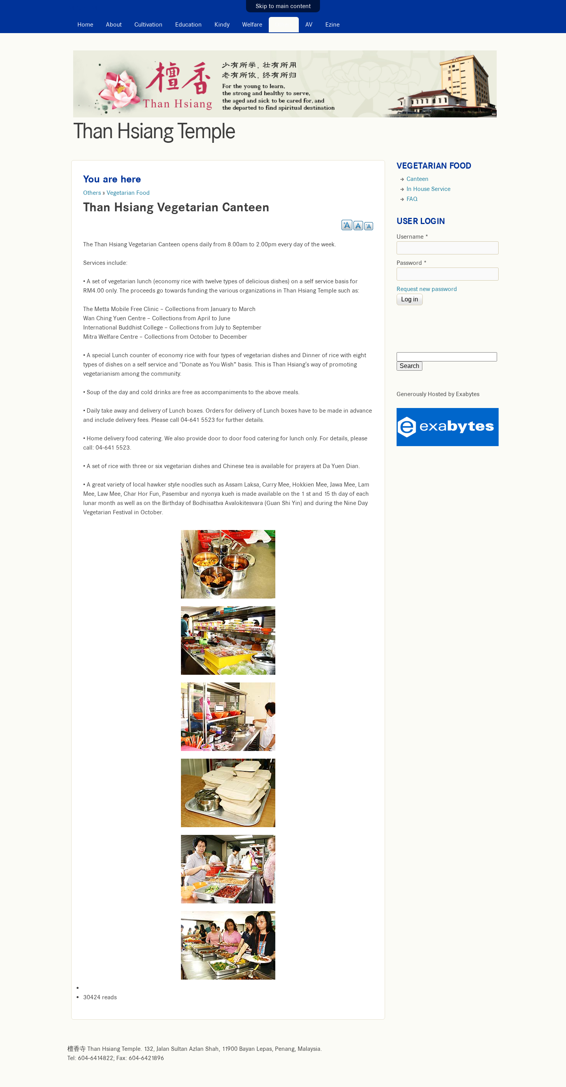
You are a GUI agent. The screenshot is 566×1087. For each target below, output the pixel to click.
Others (284, 24)
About (114, 24)
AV (309, 24)
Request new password (427, 289)
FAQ (412, 199)
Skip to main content (283, 6)
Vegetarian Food (128, 193)
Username (413, 237)
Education (188, 24)
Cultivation (148, 24)
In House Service (428, 189)
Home (85, 24)
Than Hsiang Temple (154, 131)
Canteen (418, 179)
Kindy (221, 24)
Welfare (252, 24)
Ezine (332, 24)
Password (412, 263)
